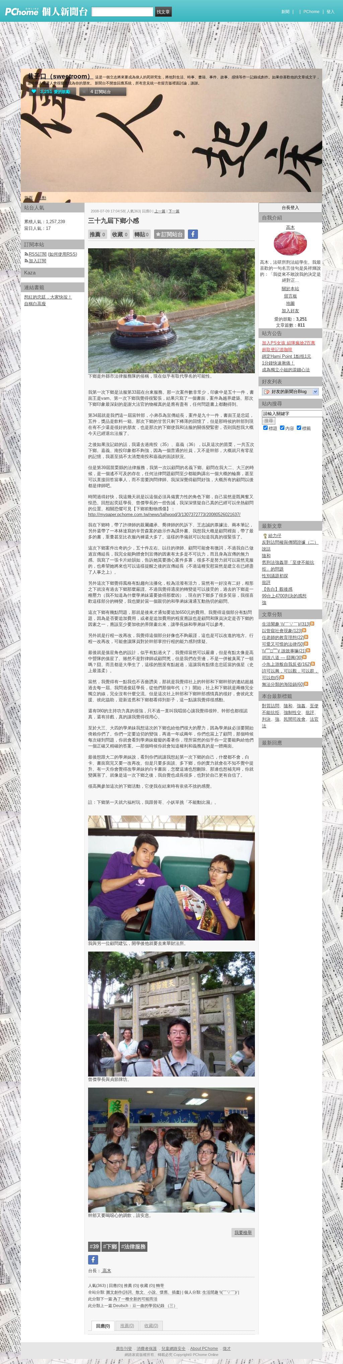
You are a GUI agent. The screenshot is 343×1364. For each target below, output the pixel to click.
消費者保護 (147, 1348)
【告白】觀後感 (277, 589)
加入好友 (290, 310)
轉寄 (160, 1285)
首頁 (28, 197)
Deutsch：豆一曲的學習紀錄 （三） (145, 1305)
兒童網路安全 (173, 1348)
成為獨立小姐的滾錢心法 (286, 369)
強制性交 (292, 712)
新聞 (285, 11)
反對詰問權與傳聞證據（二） (290, 542)
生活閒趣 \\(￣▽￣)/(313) (286, 624)
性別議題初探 (275, 575)
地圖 (290, 303)
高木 (106, 1270)
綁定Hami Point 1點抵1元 (286, 356)
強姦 (301, 705)
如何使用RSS (62, 254)
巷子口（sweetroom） (60, 76)
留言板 (290, 296)
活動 (42, 197)
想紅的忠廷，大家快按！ (48, 297)
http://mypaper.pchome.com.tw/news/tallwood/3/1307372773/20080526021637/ (164, 514)
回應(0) (103, 1325)
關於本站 (290, 288)
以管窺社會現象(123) (282, 630)
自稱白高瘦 (35, 303)
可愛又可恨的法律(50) (283, 644)
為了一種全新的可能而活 (135, 1299)
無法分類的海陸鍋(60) (283, 684)
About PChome (204, 1348)
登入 (331, 11)
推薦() (127, 1325)
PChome (311, 11)
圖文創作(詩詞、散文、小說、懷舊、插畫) (143, 1292)
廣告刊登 (124, 1348)
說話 (266, 548)
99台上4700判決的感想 (284, 595)
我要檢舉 (243, 1232)
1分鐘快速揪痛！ (278, 363)
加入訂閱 (37, 260)
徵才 (227, 1348)
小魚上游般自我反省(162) (286, 664)
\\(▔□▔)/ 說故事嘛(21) (284, 650)
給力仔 (274, 535)
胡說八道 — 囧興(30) (282, 657)
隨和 (266, 555)
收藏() (151, 1325)
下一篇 (174, 211)
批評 (266, 582)
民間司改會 (294, 719)
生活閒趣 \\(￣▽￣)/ (219, 1292)
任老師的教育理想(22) (283, 637)
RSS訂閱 (38, 254)
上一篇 (159, 211)
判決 (266, 719)
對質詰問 (270, 705)
